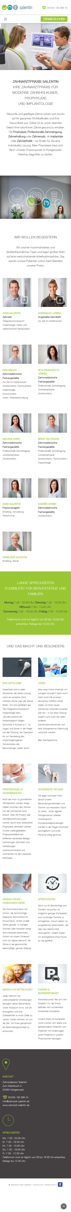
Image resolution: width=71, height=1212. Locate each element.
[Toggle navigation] (5, 19)
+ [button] (24, 299)
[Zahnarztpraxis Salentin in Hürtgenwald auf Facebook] (60, 1185)
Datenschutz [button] (50, 1185)
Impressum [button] (38, 1185)
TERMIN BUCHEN (54, 19)
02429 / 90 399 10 (57, 7)
